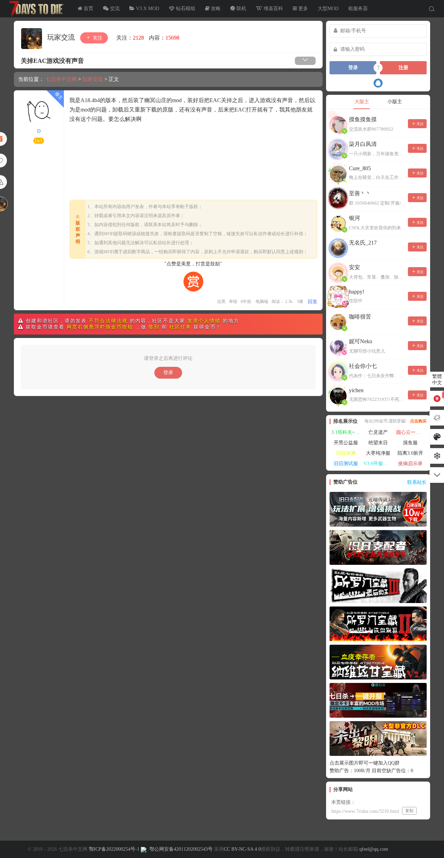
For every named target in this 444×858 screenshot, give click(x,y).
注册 (403, 67)
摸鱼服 (410, 442)
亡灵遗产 (378, 432)
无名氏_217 (363, 243)
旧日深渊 (346, 453)
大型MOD (328, 8)
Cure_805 (360, 168)
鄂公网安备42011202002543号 (181, 849)
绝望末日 (378, 442)
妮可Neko (360, 341)
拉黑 (221, 301)
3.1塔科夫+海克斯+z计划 (346, 432)
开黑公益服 (346, 442)
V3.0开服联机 (378, 463)
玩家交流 (62, 37)
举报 (233, 301)
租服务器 (358, 8)
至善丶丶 (360, 193)
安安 (354, 267)
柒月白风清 (363, 144)
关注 (96, 38)
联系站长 (417, 482)
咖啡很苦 (360, 317)
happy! (356, 292)
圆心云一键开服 (411, 432)
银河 (354, 218)
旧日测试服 (346, 463)
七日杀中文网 (34, 8)
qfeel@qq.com (373, 849)
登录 (168, 372)
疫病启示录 (410, 463)
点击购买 (418, 421)
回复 (312, 301)
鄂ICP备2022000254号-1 (114, 849)
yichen (356, 390)
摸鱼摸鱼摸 (363, 119)
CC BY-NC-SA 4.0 (242, 849)
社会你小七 (363, 366)
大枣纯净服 (378, 453)
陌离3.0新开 (410, 453)
